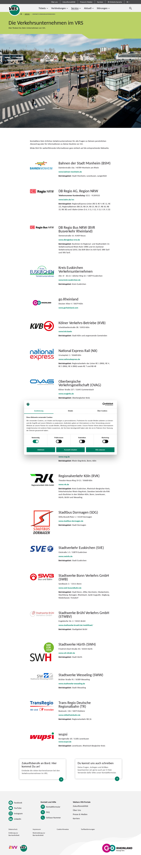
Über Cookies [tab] (102, 411)
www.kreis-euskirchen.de (69, 280)
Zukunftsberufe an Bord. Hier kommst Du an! (39, 764)
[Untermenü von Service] (80, 8)
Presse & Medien (86, 2)
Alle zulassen (100, 450)
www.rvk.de (64, 484)
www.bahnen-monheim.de (70, 171)
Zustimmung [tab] (38, 411)
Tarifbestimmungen (88, 829)
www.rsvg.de (64, 456)
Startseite (21, 14)
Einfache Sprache (116, 2)
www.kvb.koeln (65, 331)
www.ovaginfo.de (66, 393)
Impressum (37, 829)
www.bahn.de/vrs (66, 199)
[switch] (59, 441)
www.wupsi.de (65, 741)
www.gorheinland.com (68, 307)
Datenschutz (13, 829)
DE (127, 2)
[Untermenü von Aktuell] (92, 8)
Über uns (54, 2)
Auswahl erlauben (70, 450)
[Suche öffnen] (130, 8)
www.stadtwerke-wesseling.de (72, 683)
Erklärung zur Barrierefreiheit (14, 834)
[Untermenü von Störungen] (108, 8)
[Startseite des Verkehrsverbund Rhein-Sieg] (14, 10)
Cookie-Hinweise (63, 829)
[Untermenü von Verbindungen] (67, 8)
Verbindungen (58, 8)
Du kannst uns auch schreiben (96, 763)
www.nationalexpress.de (69, 359)
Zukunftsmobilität (69, 2)
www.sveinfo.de (65, 556)
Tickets (42, 8)
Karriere (100, 2)
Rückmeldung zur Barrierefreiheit (39, 834)
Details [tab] (70, 411)
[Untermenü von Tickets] (47, 8)
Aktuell (87, 8)
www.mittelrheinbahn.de (69, 715)
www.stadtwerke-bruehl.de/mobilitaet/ (76, 625)
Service (75, 8)
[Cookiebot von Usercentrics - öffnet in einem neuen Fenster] (106, 404)
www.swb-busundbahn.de (70, 588)
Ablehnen (40, 450)
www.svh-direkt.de (67, 653)
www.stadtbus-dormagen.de (71, 521)
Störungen (102, 8)
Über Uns (77, 810)
